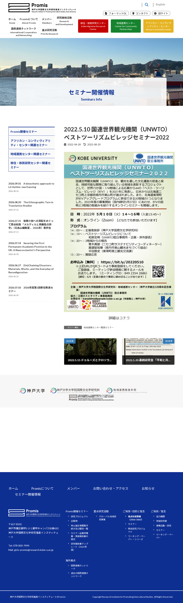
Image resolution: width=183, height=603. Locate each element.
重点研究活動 (101, 511)
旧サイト (163, 13)
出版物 (74, 521)
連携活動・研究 (163, 525)
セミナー (132, 524)
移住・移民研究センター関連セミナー (31, 165)
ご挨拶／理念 (158, 511)
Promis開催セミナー (24, 131)
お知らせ (148, 488)
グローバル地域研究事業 (107, 518)
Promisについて (42, 488)
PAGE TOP (175, 581)
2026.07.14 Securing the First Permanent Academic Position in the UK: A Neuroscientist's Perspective (30, 247)
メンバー (73, 488)
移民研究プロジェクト (136, 530)
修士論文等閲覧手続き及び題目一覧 (79, 527)
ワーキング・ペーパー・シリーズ (136, 538)
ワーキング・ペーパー (164, 536)
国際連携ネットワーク (79, 567)
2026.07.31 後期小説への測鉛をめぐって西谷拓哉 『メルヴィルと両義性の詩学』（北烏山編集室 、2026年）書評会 (30, 224)
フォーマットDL (117, 13)
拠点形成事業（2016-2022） (135, 518)
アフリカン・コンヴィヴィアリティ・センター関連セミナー (31, 143)
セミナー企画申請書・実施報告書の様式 (79, 536)
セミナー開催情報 (28, 494)
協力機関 (160, 516)
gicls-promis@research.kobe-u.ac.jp (33, 549)
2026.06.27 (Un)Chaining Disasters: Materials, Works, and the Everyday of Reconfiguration (31, 269)
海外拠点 (71, 560)
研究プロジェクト (79, 516)
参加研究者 (161, 521)
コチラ (124, 318)
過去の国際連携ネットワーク (79, 575)
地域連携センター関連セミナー (99, 327)
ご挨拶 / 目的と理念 (134, 511)
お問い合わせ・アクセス (110, 488)
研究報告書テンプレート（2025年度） (79, 547)
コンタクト (141, 13)
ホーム (13, 488)
